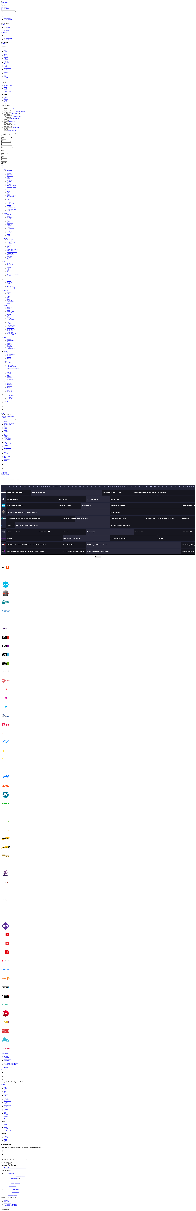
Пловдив (6, 99)
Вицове (6, 61)
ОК (1, 417)
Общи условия (7, 1059)
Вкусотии (6, 62)
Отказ (4, 417)
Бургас (5, 101)
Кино (5, 70)
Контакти (6, 1057)
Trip (5, 75)
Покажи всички (5, 1053)
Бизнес (5, 430)
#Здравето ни (7, 68)
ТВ (4, 73)
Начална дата (4, 416)
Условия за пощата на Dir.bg (11, 1207)
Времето (6, 65)
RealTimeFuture (7, 439)
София (5, 97)
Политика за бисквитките (10, 1064)
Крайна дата (11, 416)
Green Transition (8, 438)
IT (4, 434)
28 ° (2, 165)
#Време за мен (7, 63)
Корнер (6, 428)
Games (5, 66)
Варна (5, 100)
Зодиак (5, 69)
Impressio (6, 435)
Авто (5, 58)
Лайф (5, 427)
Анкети (6, 59)
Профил (6, 472)
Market (5, 87)
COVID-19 (6, 77)
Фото (5, 76)
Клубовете (6, 445)
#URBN (6, 79)
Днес (5, 425)
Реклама (6, 1056)
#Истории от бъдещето (10, 423)
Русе (5, 103)
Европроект (7, 1060)
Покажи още (98, 556)
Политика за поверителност (11, 1063)
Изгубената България (9, 443)
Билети (5, 89)
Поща (5, 88)
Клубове (6, 72)
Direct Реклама (7, 91)
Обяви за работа (8, 85)
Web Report (6, 459)
